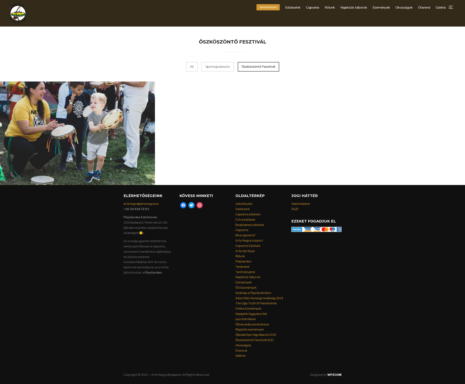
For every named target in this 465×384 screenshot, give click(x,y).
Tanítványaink (245, 272)
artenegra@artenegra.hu (141, 204)
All (192, 66)
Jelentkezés (268, 7)
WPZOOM (334, 375)
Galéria (441, 7)
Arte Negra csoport (249, 240)
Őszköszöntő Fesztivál (258, 66)
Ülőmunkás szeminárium (252, 324)
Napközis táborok (353, 7)
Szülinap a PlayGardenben (253, 293)
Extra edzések (245, 219)
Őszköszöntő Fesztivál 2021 (254, 340)
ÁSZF (295, 209)
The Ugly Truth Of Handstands (256, 303)
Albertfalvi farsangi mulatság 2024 (259, 298)
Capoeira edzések (247, 214)
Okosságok (404, 7)
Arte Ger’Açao (245, 251)
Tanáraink (242, 266)
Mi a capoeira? (245, 235)
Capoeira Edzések (247, 246)
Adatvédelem (300, 204)
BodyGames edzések (249, 225)
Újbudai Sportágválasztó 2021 (255, 335)
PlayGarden (243, 261)
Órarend (424, 7)
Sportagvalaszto (217, 66)
